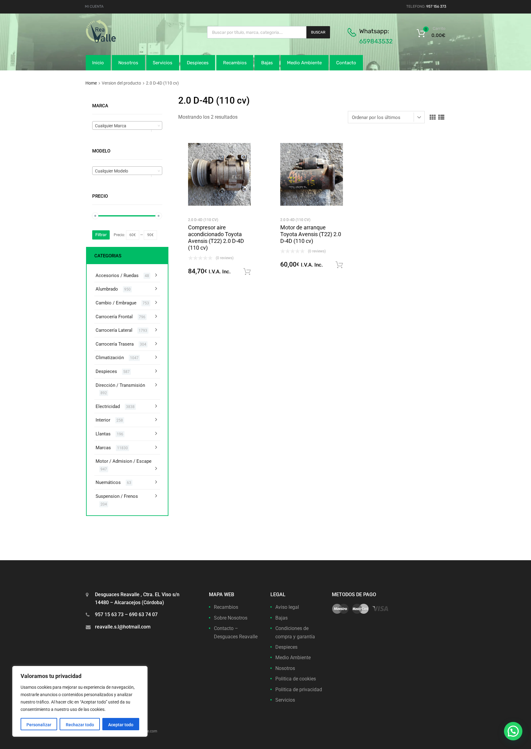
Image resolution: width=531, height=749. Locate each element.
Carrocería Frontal (114, 316)
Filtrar (101, 234)
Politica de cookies (295, 679)
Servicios (162, 62)
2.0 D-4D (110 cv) (203, 220)
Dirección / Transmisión (120, 385)
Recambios (235, 62)
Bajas (267, 62)
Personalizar (38, 724)
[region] (80, 701)
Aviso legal (287, 607)
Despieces (198, 62)
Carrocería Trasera (115, 344)
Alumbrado (107, 289)
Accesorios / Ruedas (117, 275)
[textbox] (127, 125)
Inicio (98, 62)
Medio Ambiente (304, 62)
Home (91, 83)
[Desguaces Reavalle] (116, 41)
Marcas (103, 447)
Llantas (103, 434)
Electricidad (108, 406)
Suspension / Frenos (117, 496)
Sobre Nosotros (230, 618)
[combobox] (127, 125)
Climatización (110, 357)
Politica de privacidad (298, 689)
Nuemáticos (108, 482)
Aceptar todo (120, 724)
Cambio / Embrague (116, 303)
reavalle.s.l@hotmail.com (123, 627)
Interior (103, 420)
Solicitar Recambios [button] (247, 272)
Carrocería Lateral (114, 330)
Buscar (318, 32)
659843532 (376, 41)
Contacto (346, 62)
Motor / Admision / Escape (123, 461)
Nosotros (128, 62)
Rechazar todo (80, 724)
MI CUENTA (94, 6)
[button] (513, 731)
